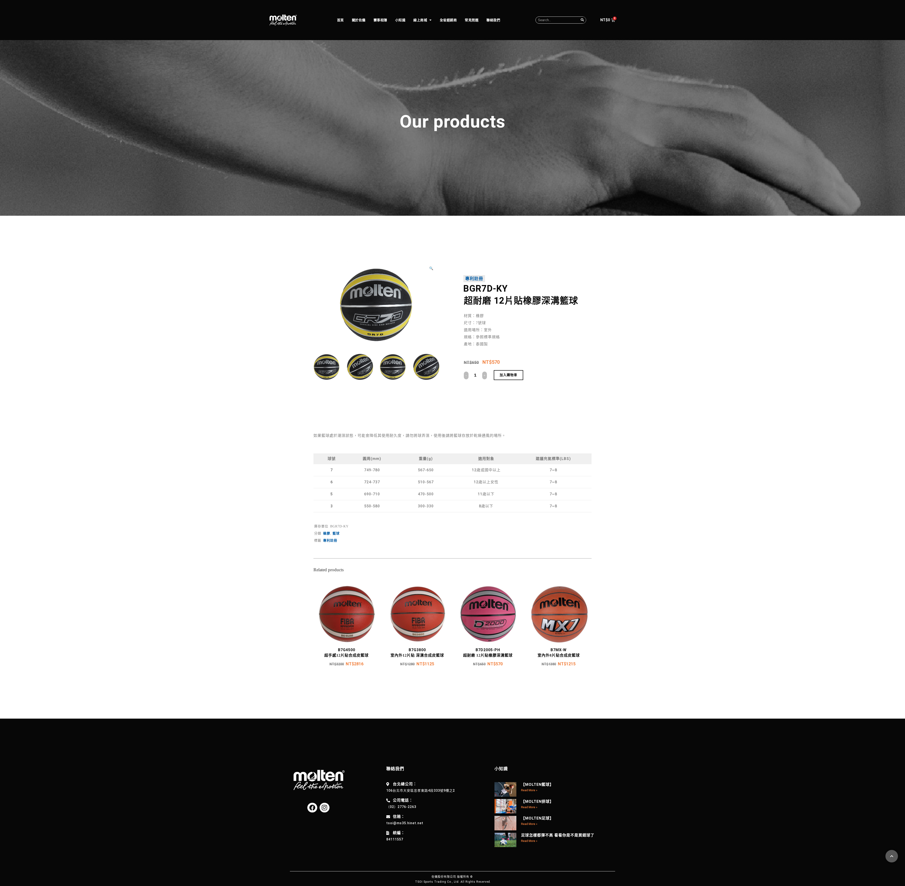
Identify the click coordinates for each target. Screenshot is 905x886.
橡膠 (326, 533)
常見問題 (471, 20)
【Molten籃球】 (537, 784)
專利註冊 (474, 278)
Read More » (529, 790)
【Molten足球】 (537, 818)
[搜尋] (582, 20)
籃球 (336, 533)
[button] (432, 268)
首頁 (340, 20)
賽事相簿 (380, 20)
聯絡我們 (493, 20)
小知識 (400, 20)
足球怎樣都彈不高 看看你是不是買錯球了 (557, 835)
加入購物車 (508, 375)
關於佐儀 (359, 20)
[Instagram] (324, 808)
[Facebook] (312, 808)
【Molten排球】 (537, 801)
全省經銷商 (448, 20)
